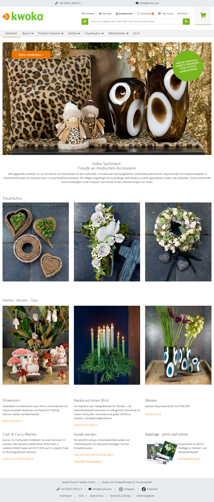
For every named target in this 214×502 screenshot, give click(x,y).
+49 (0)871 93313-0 (69, 3)
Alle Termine (152, 414)
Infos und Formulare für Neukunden (93, 455)
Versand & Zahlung (120, 496)
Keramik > (25, 55)
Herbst (73, 33)
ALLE (136, 33)
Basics (26, 33)
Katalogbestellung (188, 459)
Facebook (152, 489)
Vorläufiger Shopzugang (86, 461)
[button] (9, 98)
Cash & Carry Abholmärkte (17, 459)
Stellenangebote (145, 496)
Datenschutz (96, 496)
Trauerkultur (93, 33)
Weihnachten (117, 33)
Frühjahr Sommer (49, 33)
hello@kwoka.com (149, 3)
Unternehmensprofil (84, 425)
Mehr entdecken (11, 421)
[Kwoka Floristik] (24, 16)
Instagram (129, 489)
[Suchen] (85, 21)
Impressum (66, 496)
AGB (80, 496)
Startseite (11, 33)
